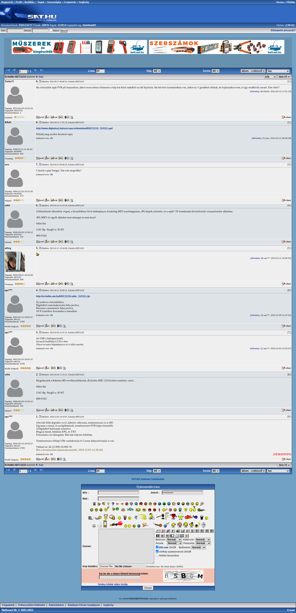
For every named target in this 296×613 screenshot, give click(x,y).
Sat (40, 76)
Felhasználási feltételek (31, 605)
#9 (51, 138)
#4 (51, 349)
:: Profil (17, 2)
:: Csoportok (68, 2)
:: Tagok (39, 2)
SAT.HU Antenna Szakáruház (148, 479)
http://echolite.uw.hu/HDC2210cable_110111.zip (63, 296)
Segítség (108, 605)
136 (288, 25)
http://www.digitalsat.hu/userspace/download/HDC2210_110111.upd (74, 128)
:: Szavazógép (53, 2)
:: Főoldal (289, 2)
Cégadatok (8, 605)
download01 (89, 25)
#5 (51, 315)
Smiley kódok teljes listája (113, 584)
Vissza (280, 2)
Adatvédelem (56, 605)
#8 (51, 175)
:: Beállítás (28, 2)
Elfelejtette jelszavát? (283, 30)
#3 (51, 454)
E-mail (291, 610)
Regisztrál (7, 2)
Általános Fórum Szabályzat (84, 605)
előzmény (255, 92)
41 (292, 25)
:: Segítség (82, 2)
